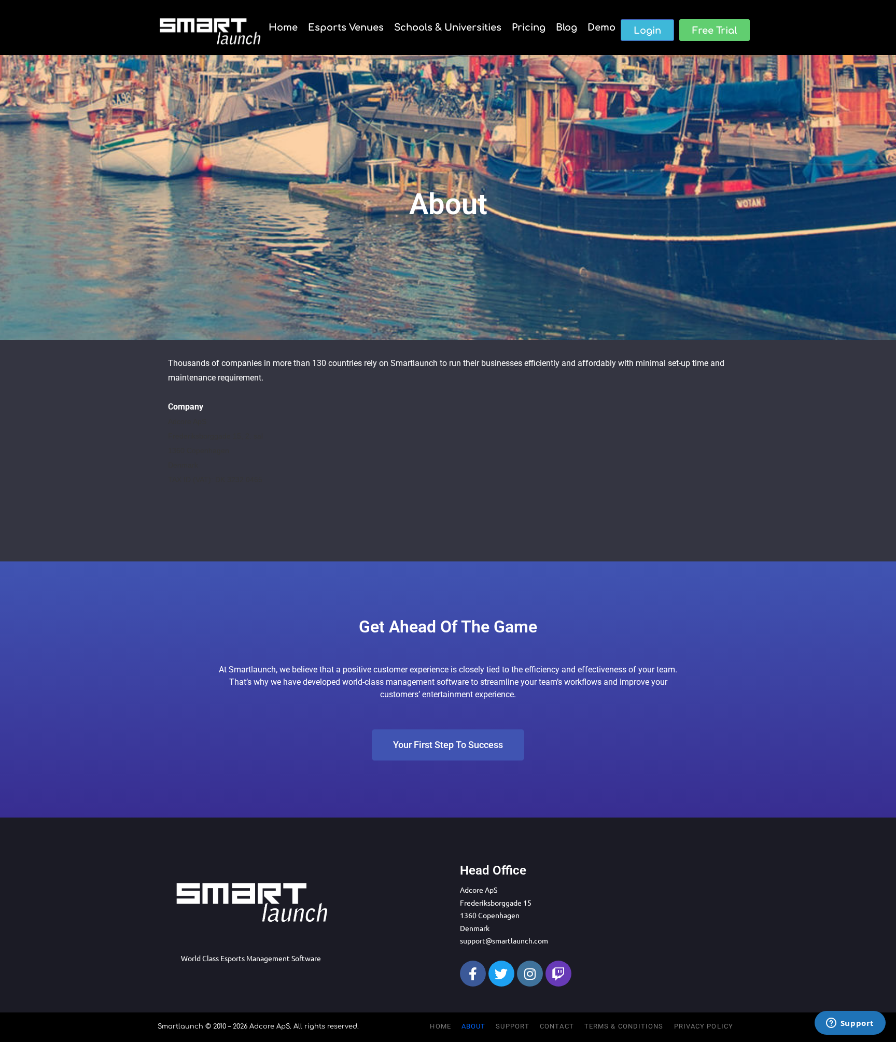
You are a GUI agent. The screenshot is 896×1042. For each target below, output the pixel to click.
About (473, 1026)
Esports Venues (346, 27)
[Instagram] (530, 974)
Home (283, 27)
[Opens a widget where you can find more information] (850, 1024)
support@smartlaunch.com (504, 940)
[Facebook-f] (473, 974)
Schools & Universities (447, 27)
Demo (601, 27)
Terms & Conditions (624, 1026)
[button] (647, 30)
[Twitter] (501, 974)
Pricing (528, 27)
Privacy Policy (703, 1026)
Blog (566, 27)
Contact (557, 1026)
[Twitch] (558, 974)
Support (512, 1026)
